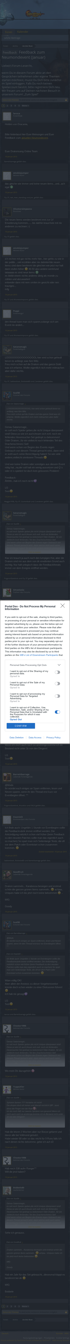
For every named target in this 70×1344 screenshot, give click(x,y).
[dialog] (35, 672)
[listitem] (35, 665)
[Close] (64, 607)
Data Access (35, 737)
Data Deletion (17, 737)
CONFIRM (21, 726)
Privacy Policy (53, 737)
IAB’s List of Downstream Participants (39, 655)
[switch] (57, 672)
